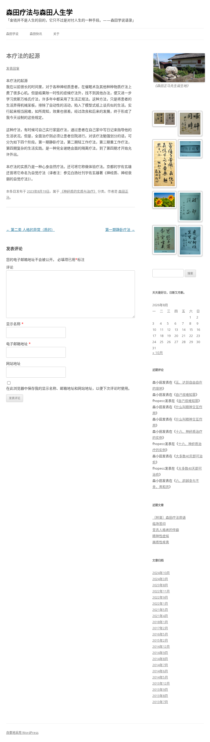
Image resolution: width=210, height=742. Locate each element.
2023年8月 (160, 585)
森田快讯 (36, 34)
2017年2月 (160, 628)
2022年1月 (160, 603)
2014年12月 (161, 646)
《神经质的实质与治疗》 (78, 191)
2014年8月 (160, 658)
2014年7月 (160, 665)
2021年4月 (160, 615)
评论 (9, 267)
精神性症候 (160, 536)
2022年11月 (161, 591)
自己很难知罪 (186, 394)
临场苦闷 (159, 523)
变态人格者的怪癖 (165, 529)
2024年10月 (161, 572)
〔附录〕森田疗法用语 (169, 517)
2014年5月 (160, 677)
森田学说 (12, 34)
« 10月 (157, 352)
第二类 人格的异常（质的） (30, 229)
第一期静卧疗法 (120, 229)
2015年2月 (160, 640)
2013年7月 (160, 701)
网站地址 (13, 363)
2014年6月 (160, 671)
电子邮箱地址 (18, 343)
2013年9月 (160, 689)
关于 (56, 34)
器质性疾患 (160, 542)
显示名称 (15, 323)
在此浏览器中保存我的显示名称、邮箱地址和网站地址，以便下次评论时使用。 (69, 388)
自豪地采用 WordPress (22, 732)
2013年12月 (161, 683)
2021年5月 (160, 609)
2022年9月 (160, 597)
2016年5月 (160, 634)
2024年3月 (160, 579)
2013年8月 (160, 695)
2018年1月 (160, 622)
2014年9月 (160, 652)
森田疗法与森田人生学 (39, 12)
